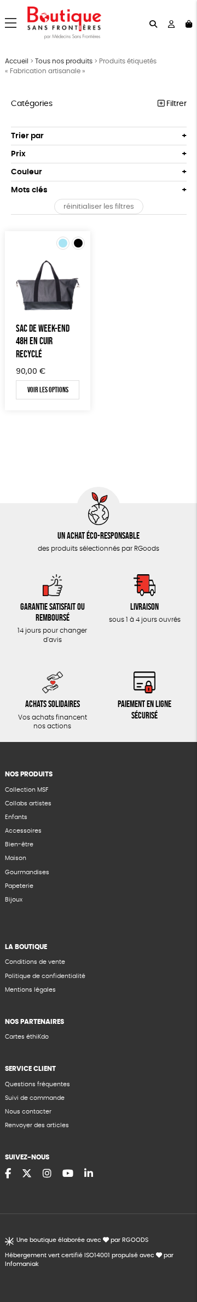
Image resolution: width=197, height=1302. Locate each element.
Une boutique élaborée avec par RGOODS (82, 1240)
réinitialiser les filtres (98, 206)
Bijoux (13, 900)
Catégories (32, 104)
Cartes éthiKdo (27, 1037)
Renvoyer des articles (37, 1125)
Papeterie (19, 886)
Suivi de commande (35, 1098)
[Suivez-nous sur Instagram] (47, 1174)
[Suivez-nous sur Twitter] (27, 1174)
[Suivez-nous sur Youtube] (67, 1174)
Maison (15, 858)
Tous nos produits (63, 61)
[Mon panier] (189, 23)
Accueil (16, 61)
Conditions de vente (35, 962)
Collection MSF (26, 790)
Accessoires (23, 831)
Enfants (16, 817)
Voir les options (47, 389)
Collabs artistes (28, 803)
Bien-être (19, 844)
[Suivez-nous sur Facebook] (8, 1174)
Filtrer (175, 104)
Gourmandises (27, 872)
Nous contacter (28, 1112)
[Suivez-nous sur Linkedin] (88, 1174)
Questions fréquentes (37, 1084)
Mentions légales (30, 990)
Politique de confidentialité (45, 976)
